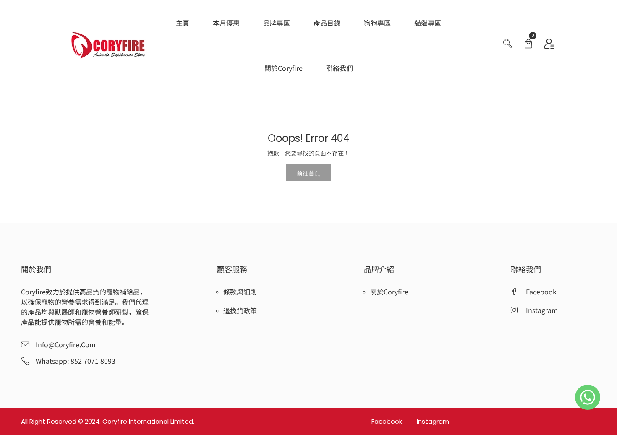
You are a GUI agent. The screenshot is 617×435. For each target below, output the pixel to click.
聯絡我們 (339, 68)
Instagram (433, 421)
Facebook (387, 421)
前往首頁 (308, 173)
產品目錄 (327, 23)
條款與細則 (240, 292)
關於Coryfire (283, 68)
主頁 (182, 23)
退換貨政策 (240, 310)
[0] (528, 45)
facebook (541, 292)
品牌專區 (276, 23)
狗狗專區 (377, 23)
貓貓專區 (427, 23)
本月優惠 (226, 23)
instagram (542, 310)
